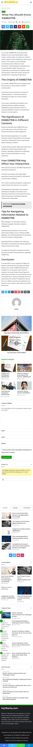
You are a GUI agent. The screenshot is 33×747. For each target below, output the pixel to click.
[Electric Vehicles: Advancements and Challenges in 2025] (6, 615)
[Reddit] (19, 292)
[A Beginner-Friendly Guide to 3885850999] (6, 531)
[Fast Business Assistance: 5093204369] (8, 385)
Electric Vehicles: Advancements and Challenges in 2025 (22, 614)
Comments (27, 508)
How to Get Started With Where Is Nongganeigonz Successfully (20, 515)
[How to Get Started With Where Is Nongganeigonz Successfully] (6, 515)
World (8, 8)
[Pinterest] (15, 292)
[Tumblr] (12, 292)
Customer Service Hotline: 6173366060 (23, 392)
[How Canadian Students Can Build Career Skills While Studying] (6, 656)
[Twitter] (6, 292)
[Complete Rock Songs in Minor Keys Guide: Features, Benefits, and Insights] (6, 546)
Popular (15, 508)
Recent (5, 508)
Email (3, 437)
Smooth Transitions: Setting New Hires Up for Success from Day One (21, 633)
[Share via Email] (25, 292)
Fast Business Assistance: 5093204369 (5, 392)
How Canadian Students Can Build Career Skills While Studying (21, 655)
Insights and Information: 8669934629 (5, 375)
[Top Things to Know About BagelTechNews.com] (6, 524)
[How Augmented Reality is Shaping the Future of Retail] (6, 624)
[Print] (28, 292)
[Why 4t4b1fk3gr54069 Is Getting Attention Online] (6, 539)
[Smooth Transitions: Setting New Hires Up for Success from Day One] (6, 635)
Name (3, 430)
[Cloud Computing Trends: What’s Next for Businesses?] (6, 646)
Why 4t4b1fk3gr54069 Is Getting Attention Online (24, 598)
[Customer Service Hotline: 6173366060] (24, 385)
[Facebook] (3, 292)
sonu (5, 22)
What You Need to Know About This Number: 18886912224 (24, 375)
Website (3, 443)
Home (4, 8)
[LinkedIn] (9, 292)
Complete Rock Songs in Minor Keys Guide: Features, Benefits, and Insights (21, 545)
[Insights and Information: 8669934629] (8, 368)
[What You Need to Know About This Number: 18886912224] (24, 368)
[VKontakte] (22, 292)
